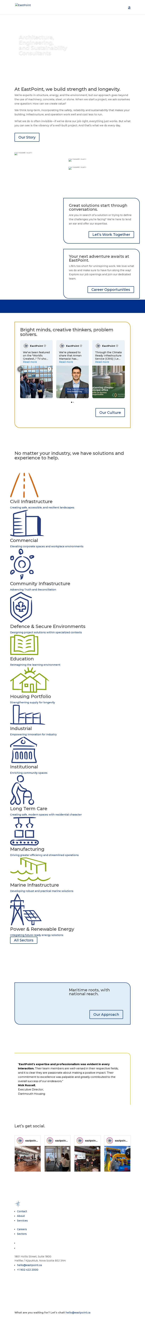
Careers (22, 1229)
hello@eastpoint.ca (29, 1265)
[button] (20, 369)
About (21, 1216)
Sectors (22, 1233)
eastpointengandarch (38, 1140)
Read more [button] (30, 362)
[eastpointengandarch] (20, 1140)
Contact (22, 1211)
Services (22, 1220)
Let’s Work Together (111, 234)
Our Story (27, 137)
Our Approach (106, 1014)
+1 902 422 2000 (27, 1269)
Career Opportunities (110, 289)
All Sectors (23, 940)
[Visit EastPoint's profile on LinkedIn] (26, 346)
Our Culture (110, 412)
